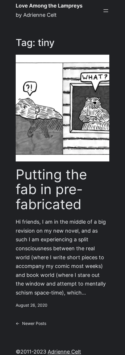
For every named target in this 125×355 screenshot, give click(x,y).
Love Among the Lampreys (49, 6)
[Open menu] (105, 10)
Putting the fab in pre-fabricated (51, 189)
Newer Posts (31, 323)
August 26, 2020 (31, 305)
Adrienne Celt (64, 352)
